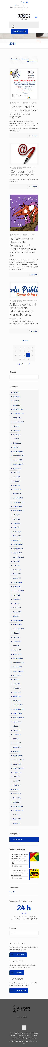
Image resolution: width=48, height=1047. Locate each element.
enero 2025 (16, 447)
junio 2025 (16, 430)
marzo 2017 (17, 793)
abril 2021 (16, 603)
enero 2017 (16, 802)
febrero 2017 (17, 798)
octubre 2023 (17, 506)
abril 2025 (16, 439)
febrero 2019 (17, 696)
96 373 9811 (20, 5)
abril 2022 (16, 565)
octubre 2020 (17, 624)
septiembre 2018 (18, 717)
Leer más (34, 136)
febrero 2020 (17, 654)
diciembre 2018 (18, 705)
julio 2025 (16, 426)
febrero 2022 (17, 574)
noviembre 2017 (18, 760)
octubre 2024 (17, 460)
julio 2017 (16, 777)
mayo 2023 (16, 523)
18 (28, 359)
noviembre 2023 (18, 502)
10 (32, 351)
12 (20, 355)
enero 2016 (16, 823)
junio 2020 (16, 637)
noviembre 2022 (18, 548)
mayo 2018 (16, 734)
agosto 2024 (17, 468)
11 (16, 355)
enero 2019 (16, 701)
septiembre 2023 (18, 510)
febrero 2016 (17, 819)
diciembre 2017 (18, 755)
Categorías (14, 59)
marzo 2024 (17, 489)
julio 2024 (16, 472)
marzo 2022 (17, 570)
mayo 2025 (16, 434)
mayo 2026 (16, 396)
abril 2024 (16, 485)
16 (20, 359)
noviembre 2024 (18, 456)
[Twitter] (24, 2)
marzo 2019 (17, 692)
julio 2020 (16, 633)
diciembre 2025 (18, 409)
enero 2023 (16, 540)
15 (32, 355)
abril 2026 (16, 401)
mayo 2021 (16, 599)
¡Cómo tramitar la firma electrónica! (21, 173)
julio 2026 (16, 392)
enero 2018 (16, 751)
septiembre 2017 (18, 768)
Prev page (25, 340)
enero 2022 (16, 578)
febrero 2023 (17, 536)
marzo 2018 (17, 743)
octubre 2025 (17, 418)
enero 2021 (16, 616)
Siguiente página (23, 364)
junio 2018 (16, 730)
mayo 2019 (16, 688)
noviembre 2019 (18, 663)
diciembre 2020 (18, 620)
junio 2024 (16, 477)
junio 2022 (16, 561)
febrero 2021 (17, 612)
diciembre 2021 (18, 582)
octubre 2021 (17, 586)
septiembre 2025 (18, 422)
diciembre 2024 (18, 451)
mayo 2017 (16, 785)
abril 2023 (16, 527)
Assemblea (12, 892)
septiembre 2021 (18, 591)
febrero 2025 (17, 443)
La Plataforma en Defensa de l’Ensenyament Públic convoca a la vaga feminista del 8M (22, 247)
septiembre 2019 (18, 671)
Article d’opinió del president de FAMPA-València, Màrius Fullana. (22, 309)
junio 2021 (16, 595)
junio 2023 (16, 519)
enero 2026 (16, 405)
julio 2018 (16, 726)
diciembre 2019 (18, 658)
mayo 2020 (16, 641)
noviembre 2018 (18, 709)
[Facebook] (21, 2)
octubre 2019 (17, 667)
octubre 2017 (17, 764)
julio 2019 (16, 679)
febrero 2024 (17, 494)
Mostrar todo (32, 61)
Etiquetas (25, 59)
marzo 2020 (17, 650)
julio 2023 (16, 515)
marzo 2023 (17, 532)
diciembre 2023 (18, 498)
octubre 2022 (17, 553)
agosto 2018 (17, 722)
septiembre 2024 (18, 464)
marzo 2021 (17, 608)
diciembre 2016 (18, 806)
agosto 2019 (17, 675)
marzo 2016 (17, 815)
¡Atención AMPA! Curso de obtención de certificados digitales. (23, 112)
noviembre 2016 (18, 810)
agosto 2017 (17, 772)
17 (24, 359)
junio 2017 (16, 781)
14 (28, 355)
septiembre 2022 (18, 557)
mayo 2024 (16, 481)
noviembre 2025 (18, 413)
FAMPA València (17, 103)
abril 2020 (16, 646)
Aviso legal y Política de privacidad (20, 1041)
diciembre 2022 (18, 544)
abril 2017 (16, 789)
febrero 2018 (17, 747)
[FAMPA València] (24, 16)
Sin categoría (17, 839)
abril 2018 (16, 739)
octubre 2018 (17, 713)
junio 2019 (16, 684)
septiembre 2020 (18, 629)
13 (24, 355)
